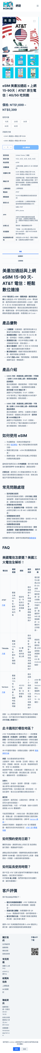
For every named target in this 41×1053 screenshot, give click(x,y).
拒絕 (24, 1049)
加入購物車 (26, 147)
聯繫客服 (32, 538)
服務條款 (5, 947)
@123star (5, 1025)
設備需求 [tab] (20, 256)
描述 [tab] (20, 251)
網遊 (18, 5)
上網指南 (5, 986)
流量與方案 (6, 132)
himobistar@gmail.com (6, 1033)
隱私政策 (5, 950)
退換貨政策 (6, 954)
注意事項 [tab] (20, 261)
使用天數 (5, 117)
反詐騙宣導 (6, 944)
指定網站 (14, 445)
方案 (3, 605)
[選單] (38, 6)
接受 (16, 1049)
